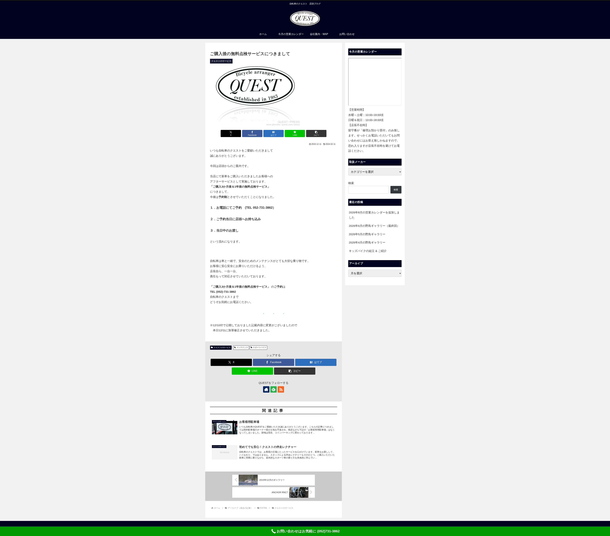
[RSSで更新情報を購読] (281, 389)
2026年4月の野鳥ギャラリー (367, 242)
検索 (351, 183)
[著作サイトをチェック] (266, 389)
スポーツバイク (259, 347)
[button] (316, 133)
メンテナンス (242, 347)
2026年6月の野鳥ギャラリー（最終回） (374, 225)
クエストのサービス (222, 347)
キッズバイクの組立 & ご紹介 (368, 251)
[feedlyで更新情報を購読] (273, 389)
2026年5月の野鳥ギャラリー (367, 234)
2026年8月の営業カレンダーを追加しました (374, 215)
